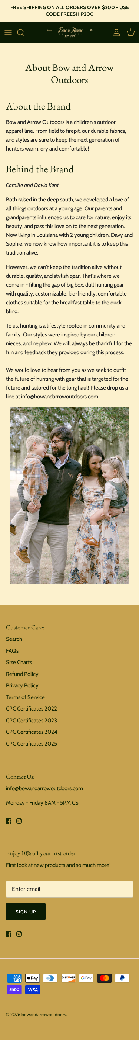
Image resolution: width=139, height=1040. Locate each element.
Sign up (26, 912)
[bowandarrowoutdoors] (70, 32)
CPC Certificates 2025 (31, 743)
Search (14, 639)
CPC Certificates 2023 (31, 720)
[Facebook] (8, 821)
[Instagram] (19, 821)
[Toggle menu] (8, 32)
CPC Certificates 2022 (31, 708)
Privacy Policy (22, 685)
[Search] (24, 32)
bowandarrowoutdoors (43, 1014)
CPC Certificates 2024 (31, 732)
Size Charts (19, 662)
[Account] (114, 32)
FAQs (12, 650)
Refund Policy (22, 674)
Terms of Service (25, 697)
